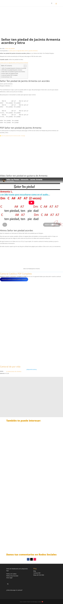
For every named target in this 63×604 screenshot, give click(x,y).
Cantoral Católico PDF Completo (10, 75)
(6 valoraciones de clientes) (13, 371)
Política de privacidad (12, 576)
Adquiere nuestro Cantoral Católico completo (14, 279)
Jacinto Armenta (33, 50)
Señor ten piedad (10, 48)
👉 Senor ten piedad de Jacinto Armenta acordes (10, 135)
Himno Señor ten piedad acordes (10, 73)
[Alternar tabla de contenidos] (24, 66)
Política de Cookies (11, 574)
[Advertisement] (31, 20)
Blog (34, 571)
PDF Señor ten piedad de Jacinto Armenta (12, 70)
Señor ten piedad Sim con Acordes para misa (23, 459)
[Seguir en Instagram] (34, 559)
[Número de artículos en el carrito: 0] (7, 584)
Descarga (23, 135)
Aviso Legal (9, 577)
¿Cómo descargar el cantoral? (14, 590)
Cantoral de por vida (7, 77)
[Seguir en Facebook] (28, 559)
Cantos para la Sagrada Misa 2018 (18, 50)
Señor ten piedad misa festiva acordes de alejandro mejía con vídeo (31, 500)
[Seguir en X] (31, 559)
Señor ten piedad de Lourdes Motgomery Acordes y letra (27, 542)
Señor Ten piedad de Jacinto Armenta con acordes (14, 68)
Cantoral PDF (36, 573)
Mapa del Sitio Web (38, 575)
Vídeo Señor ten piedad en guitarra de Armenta (13, 71)
